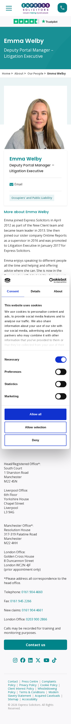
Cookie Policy (48, 685)
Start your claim (62, 7)
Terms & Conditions (32, 692)
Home (6, 74)
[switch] (60, 372)
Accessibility (29, 699)
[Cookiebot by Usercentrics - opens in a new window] (50, 280)
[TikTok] (54, 660)
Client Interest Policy (21, 688)
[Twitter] (39, 660)
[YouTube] (47, 660)
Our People (35, 74)
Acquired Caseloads (47, 696)
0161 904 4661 (32, 610)
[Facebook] (23, 660)
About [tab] (58, 291)
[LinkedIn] (31, 660)
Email (18, 184)
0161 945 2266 (20, 601)
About (18, 74)
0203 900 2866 (36, 619)
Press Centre (30, 681)
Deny (35, 440)
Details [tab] (35, 291)
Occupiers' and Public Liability (31, 198)
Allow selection (35, 427)
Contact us (35, 644)
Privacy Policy (27, 685)
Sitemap (13, 699)
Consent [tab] (13, 291)
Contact (13, 681)
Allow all (35, 414)
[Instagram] (16, 660)
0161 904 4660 (32, 592)
